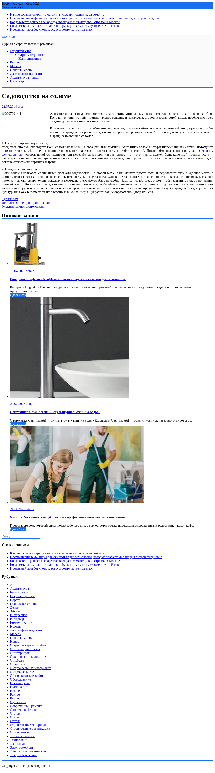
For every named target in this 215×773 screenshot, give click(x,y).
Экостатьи (17, 743)
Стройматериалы (30, 55)
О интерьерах (20, 653)
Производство (20, 683)
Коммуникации (29, 58)
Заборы (15, 611)
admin (30, 271)
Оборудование (20, 679)
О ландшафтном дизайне (28, 656)
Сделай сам (10, 199)
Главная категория (23, 603)
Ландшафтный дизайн (26, 73)
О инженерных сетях (25, 649)
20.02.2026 (18, 404)
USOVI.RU (10, 36)
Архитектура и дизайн (26, 77)
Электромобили (21, 747)
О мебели (17, 660)
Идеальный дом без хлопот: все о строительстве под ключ (51, 29)
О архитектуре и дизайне (28, 645)
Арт (13, 585)
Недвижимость (21, 70)
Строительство (20, 51)
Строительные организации (30, 728)
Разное (15, 690)
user (20, 106)
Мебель (15, 66)
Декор (14, 607)
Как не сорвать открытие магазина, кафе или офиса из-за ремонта (57, 14)
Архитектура (19, 588)
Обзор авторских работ (26, 675)
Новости (16, 641)
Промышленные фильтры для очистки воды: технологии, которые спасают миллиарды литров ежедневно (86, 18)
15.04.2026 (18, 271)
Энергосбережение (23, 755)
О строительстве (22, 672)
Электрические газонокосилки (24, 206)
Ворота (15, 600)
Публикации (19, 687)
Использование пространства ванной (28, 203)
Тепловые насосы (22, 736)
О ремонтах (18, 664)
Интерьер (17, 81)
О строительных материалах (30, 668)
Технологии (18, 740)
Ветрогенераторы (22, 596)
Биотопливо (19, 592)
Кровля (15, 626)
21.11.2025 (18, 509)
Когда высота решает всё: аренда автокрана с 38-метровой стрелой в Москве (65, 22)
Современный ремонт (26, 706)
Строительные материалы (28, 725)
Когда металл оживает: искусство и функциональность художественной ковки (66, 26)
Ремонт (15, 62)
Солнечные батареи (24, 709)
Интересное (18, 615)
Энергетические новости (28, 751)
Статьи (15, 713)
